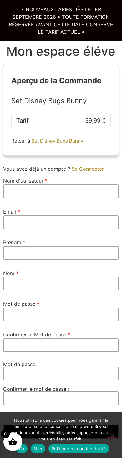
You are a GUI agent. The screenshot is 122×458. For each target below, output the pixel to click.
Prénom (14, 242)
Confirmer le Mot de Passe (36, 334)
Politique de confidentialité (79, 448)
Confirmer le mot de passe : (36, 389)
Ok (22, 448)
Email (11, 211)
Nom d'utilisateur (25, 180)
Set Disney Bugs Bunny (57, 141)
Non (38, 448)
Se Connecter (88, 169)
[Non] (112, 435)
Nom (10, 273)
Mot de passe (21, 303)
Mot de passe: (20, 364)
